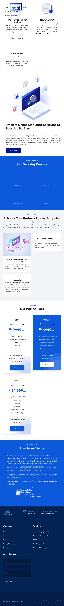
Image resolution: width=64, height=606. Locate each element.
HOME (6, 8)
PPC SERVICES (8, 11)
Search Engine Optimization (17, 259)
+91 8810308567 (45, 511)
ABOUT (14, 8)
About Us (6, 536)
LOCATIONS (7, 19)
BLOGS (17, 19)
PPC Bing (35, 540)
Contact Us (17, 368)
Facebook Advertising (39, 548)
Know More (13, 150)
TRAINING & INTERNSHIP (11, 15)
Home (5, 532)
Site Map (5, 548)
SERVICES (23, 8)
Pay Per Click (17, 280)
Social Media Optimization (47, 238)
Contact (5, 540)
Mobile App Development (40, 536)
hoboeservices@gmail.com (48, 513)
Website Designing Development (42, 532)
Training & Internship (9, 544)
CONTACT (26, 19)
